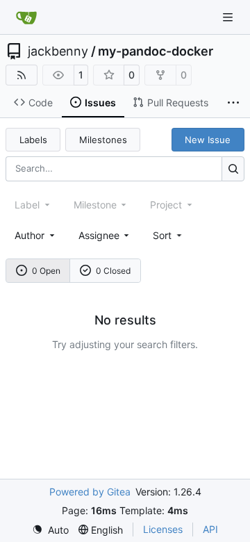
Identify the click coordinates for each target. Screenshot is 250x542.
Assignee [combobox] (98, 235)
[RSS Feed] (22, 75)
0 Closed (113, 270)
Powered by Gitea (90, 492)
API (210, 529)
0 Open (46, 270)
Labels (33, 139)
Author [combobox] (29, 235)
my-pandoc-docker (155, 51)
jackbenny (58, 51)
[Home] (26, 17)
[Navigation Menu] (229, 17)
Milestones (103, 139)
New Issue (208, 139)
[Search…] (233, 168)
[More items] (233, 102)
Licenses (163, 529)
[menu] (168, 235)
